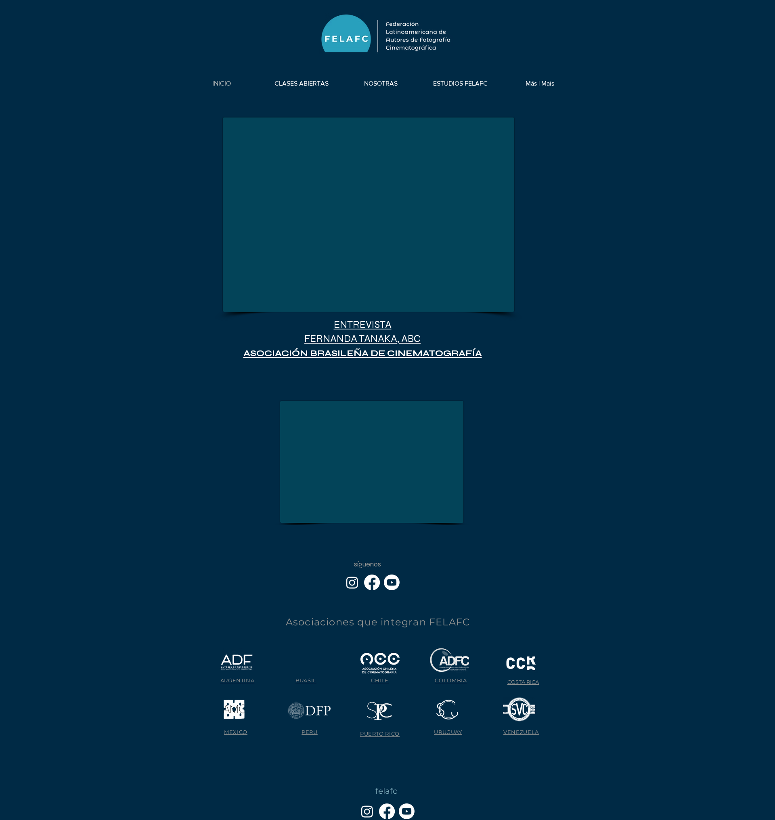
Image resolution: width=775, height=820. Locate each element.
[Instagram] (352, 582)
